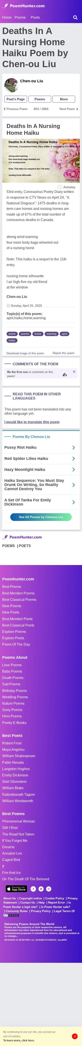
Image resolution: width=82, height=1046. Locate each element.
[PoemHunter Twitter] (41, 889)
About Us (9, 898)
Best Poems (11, 587)
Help (41, 902)
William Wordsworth (17, 801)
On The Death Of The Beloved (25, 879)
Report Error (56, 902)
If (3, 866)
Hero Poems (12, 716)
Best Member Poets (17, 619)
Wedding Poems (15, 697)
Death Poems (12, 678)
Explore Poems (14, 632)
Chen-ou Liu (31, 81)
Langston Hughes (16, 769)
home (38, 333)
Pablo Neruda (13, 762)
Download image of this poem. (26, 353)
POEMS (8, 546)
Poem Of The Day (16, 644)
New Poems (11, 606)
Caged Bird (11, 860)
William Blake (13, 788)
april (64, 333)
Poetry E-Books (14, 723)
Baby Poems (12, 671)
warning (51, 333)
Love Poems (12, 665)
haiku (12, 340)
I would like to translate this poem (31, 422)
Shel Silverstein (14, 781)
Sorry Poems (12, 710)
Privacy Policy (41, 911)
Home (7, 17)
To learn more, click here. (19, 1040)
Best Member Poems (18, 593)
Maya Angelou (13, 749)
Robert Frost (11, 743)
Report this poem (63, 353)
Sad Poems (11, 684)
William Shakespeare (18, 756)
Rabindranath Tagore (18, 794)
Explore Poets (13, 638)
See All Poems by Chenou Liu (41, 517)
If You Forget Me (15, 841)
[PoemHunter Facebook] (33, 889)
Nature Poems (13, 703)
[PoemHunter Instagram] (48, 889)
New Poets (10, 612)
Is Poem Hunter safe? (55, 907)
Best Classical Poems (19, 599)
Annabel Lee (12, 853)
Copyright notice (30, 898)
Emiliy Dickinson (15, 775)
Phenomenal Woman (18, 821)
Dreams (8, 847)
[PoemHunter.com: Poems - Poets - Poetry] (23, 6)
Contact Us (27, 902)
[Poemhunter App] (16, 888)
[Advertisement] (41, 1004)
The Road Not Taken (18, 834)
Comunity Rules (17, 911)
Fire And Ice (11, 873)
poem (12, 333)
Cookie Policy (54, 898)
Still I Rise (10, 828)
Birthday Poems (14, 691)
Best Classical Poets (18, 625)
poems (25, 333)
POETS (25, 546)
